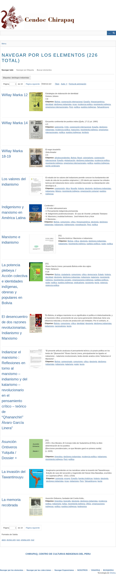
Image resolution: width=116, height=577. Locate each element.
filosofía (74, 188)
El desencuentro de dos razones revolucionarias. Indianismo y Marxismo (14, 327)
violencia (104, 283)
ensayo (67, 478)
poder (103, 244)
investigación (80, 225)
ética (68, 188)
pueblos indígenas (88, 107)
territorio (85, 132)
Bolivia (57, 102)
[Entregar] (113, 33)
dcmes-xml (11, 540)
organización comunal (89, 191)
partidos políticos (93, 244)
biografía (67, 501)
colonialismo (88, 158)
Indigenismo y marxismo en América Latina (14, 212)
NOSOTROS (82, 570)
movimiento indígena (102, 104)
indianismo (50, 191)
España (87, 102)
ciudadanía (65, 274)
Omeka (113, 573)
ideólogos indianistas (63, 104)
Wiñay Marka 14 (15, 123)
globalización (69, 160)
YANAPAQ (95, 570)
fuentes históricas (85, 478)
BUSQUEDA (108, 570)
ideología (89, 188)
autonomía (59, 127)
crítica (73, 222)
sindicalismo (79, 283)
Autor (63, 84)
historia (81, 188)
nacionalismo (60, 326)
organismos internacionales (56, 107)
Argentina (59, 457)
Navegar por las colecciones (39, 570)
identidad (49, 104)
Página (6, 84)
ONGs (88, 504)
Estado (101, 274)
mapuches (75, 130)
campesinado (66, 362)
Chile (66, 127)
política (77, 107)
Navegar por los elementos (11, 570)
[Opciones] (109, 33)
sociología (89, 283)
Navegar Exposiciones (64, 570)
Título (57, 84)
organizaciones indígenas (82, 280)
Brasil (79, 158)
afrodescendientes (62, 158)
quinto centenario (52, 166)
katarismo (95, 277)
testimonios (82, 506)
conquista (59, 478)
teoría (97, 283)
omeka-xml (25, 540)
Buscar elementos (44, 70)
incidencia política (85, 104)
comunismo (65, 222)
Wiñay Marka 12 (15, 95)
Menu (4, 44)
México (58, 191)
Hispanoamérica (97, 102)
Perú (71, 107)
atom (4, 540)
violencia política (52, 285)
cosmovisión (60, 188)
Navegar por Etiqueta (25, 70)
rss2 (32, 540)
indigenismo (69, 225)
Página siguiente (33, 84)
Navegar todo (7, 70)
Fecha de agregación (77, 84)
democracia (92, 274)
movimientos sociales (62, 280)
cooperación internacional (72, 102)
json (18, 540)
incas (74, 104)
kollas (64, 504)
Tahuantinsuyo (103, 107)
